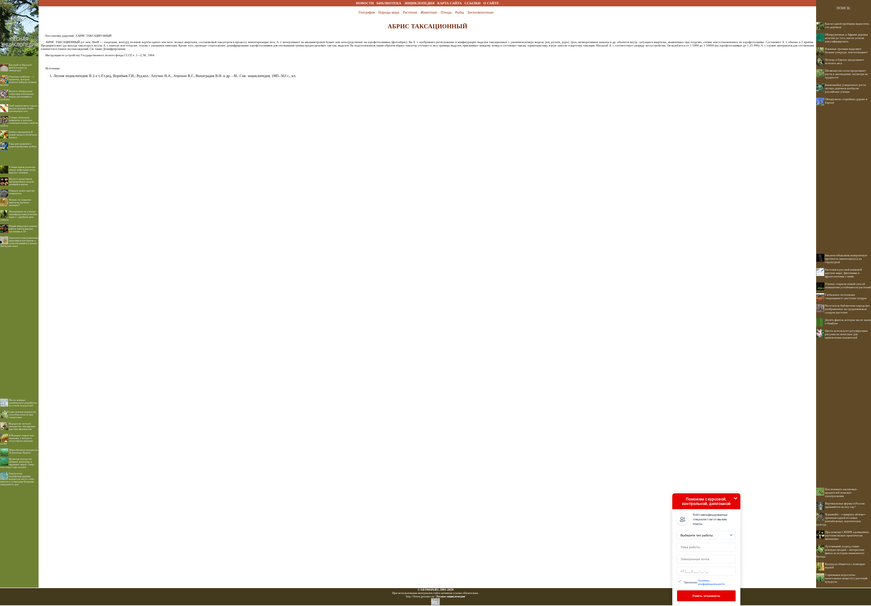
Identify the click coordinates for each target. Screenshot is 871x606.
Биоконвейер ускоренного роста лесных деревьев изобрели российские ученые (845, 88)
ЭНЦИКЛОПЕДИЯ (419, 3)
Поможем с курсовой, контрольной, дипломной (706, 501)
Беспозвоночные (481, 12)
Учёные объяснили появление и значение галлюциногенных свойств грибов (19, 121)
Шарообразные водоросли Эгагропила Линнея (23, 451)
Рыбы (459, 12)
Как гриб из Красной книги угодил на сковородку (20, 67)
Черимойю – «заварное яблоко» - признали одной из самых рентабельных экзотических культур (841, 519)
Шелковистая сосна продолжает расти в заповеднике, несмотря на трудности (846, 74)
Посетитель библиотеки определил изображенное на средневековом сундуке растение (847, 309)
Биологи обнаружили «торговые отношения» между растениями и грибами (17, 95)
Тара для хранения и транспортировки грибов (22, 145)
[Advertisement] (19, 319)
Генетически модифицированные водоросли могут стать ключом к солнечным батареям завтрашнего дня (17, 479)
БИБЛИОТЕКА (389, 3)
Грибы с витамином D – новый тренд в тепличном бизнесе (23, 135)
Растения (410, 12)
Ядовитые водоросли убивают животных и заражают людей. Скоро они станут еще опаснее (17, 463)
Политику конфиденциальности (711, 582)
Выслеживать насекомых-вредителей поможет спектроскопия (841, 493)
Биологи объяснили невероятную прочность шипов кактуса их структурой (846, 259)
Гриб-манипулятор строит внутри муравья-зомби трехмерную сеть (23, 108)
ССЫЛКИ (473, 3)
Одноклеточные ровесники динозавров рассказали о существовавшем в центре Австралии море (19, 241)
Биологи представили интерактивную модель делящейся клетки (21, 181)
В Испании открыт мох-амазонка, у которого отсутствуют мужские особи (17, 439)
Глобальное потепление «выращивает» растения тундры (845, 296)
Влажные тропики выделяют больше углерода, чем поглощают (846, 50)
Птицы (446, 12)
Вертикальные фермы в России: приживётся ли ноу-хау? (845, 505)
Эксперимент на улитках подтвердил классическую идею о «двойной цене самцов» (18, 215)
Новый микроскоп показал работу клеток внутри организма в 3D (23, 229)
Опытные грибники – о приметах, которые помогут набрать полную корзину (18, 80)
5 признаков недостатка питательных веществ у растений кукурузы (846, 578)
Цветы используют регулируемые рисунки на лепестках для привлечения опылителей (846, 334)
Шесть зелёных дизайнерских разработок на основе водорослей (23, 403)
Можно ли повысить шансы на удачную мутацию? (20, 202)
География (367, 12)
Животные (429, 12)
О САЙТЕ (491, 3)
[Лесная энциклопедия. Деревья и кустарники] (19, 5)
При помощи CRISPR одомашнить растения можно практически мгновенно (847, 536)
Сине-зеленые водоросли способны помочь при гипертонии (22, 414)
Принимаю (704, 582)
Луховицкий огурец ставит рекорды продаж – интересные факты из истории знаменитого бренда (840, 551)
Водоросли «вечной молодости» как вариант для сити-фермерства (22, 426)
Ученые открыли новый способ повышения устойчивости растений (848, 285)
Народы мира (388, 12)
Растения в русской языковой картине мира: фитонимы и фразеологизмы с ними (843, 273)
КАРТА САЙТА (449, 3)
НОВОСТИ (365, 3)
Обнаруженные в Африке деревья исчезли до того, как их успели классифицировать (846, 38)
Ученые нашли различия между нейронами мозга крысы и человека (22, 170)
